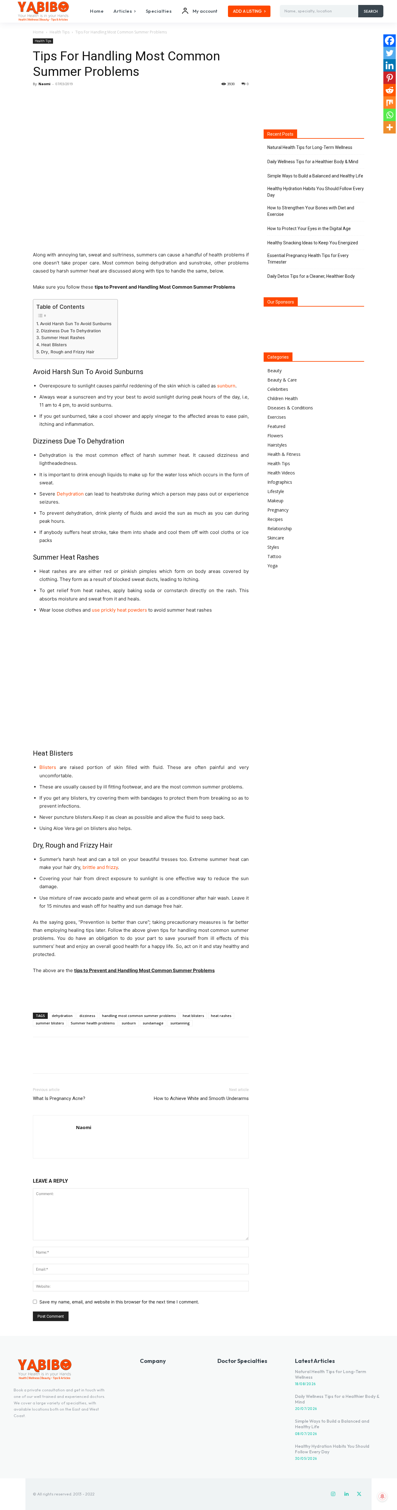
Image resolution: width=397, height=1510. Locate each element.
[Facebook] (39, 98)
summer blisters (50, 1023)
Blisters (47, 767)
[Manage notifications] (382, 1496)
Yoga (272, 566)
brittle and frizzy (100, 867)
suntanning (180, 1023)
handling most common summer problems (139, 1015)
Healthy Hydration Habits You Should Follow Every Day (315, 192)
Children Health (282, 398)
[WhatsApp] (82, 98)
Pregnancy (277, 510)
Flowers (275, 436)
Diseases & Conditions (290, 408)
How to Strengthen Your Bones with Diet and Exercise (310, 211)
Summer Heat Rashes (63, 337)
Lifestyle (275, 491)
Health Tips (59, 32)
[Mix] (389, 102)
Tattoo (274, 556)
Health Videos (281, 473)
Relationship (279, 528)
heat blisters (193, 1015)
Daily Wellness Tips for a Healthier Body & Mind (312, 161)
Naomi (44, 83)
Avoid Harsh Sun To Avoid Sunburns (75, 323)
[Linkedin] (389, 65)
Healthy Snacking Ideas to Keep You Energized (312, 242)
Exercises (276, 417)
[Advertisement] (140, 992)
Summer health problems (93, 1023)
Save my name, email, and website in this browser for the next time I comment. (119, 1301)
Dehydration (71, 494)
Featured (276, 426)
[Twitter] (53, 98)
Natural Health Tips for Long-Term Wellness (309, 147)
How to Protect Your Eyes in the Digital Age (309, 228)
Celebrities (277, 389)
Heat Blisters (54, 344)
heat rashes (221, 1015)
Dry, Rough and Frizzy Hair (67, 351)
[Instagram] (333, 1494)
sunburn (226, 386)
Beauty (274, 370)
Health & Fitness (284, 454)
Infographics (279, 482)
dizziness (87, 1015)
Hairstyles (277, 445)
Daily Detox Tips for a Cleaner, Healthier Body (311, 276)
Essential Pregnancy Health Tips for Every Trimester (308, 258)
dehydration (62, 1015)
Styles (273, 547)
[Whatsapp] (389, 115)
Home (38, 32)
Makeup (275, 501)
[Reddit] (389, 90)
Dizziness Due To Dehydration (71, 330)
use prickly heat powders (120, 610)
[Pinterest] (67, 98)
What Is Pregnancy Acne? (59, 1098)
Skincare (275, 538)
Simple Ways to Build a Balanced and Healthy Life (315, 175)
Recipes (275, 519)
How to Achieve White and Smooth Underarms (201, 1098)
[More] (96, 98)
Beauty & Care (282, 380)
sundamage (153, 1023)
